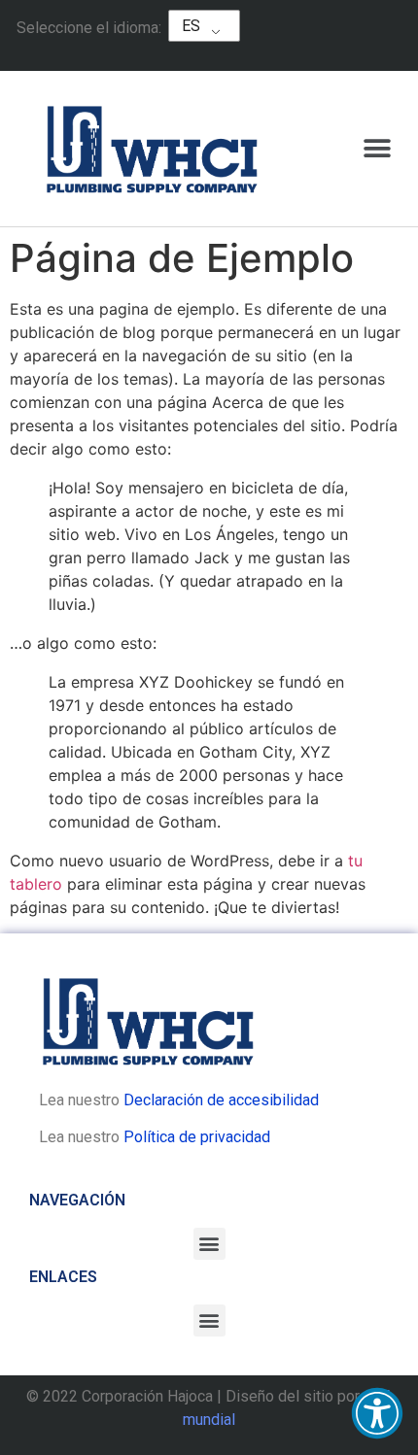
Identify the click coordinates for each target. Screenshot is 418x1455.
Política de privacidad (196, 1137)
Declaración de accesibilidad (221, 1100)
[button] (377, 1413)
